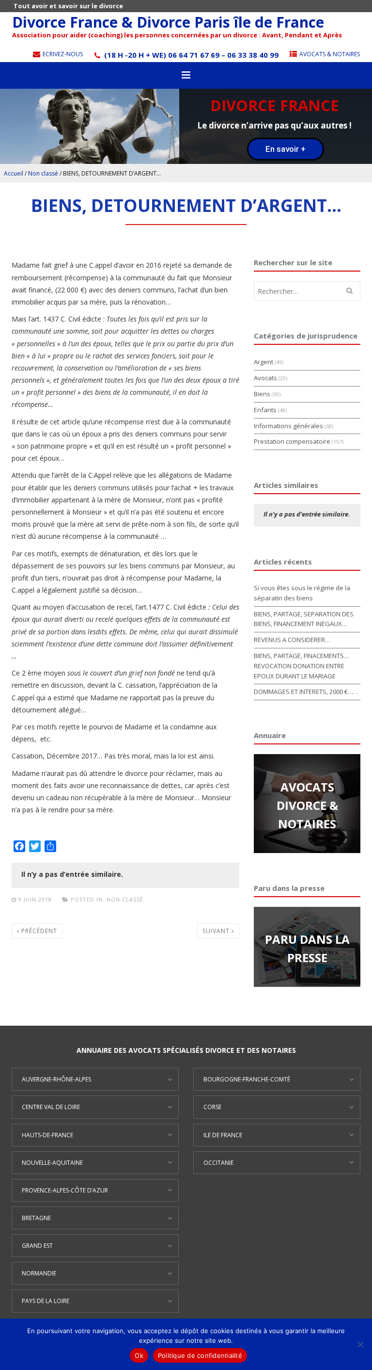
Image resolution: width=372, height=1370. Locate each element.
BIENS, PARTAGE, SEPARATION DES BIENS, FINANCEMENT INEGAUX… (304, 619)
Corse (212, 1107)
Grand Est (37, 1245)
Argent (263, 361)
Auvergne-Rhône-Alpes (56, 1079)
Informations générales (288, 425)
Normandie (39, 1273)
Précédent (38, 931)
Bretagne (36, 1218)
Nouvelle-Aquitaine (52, 1163)
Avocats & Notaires (329, 54)
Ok (139, 1355)
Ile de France (222, 1135)
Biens (262, 393)
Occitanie (218, 1163)
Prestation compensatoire (292, 441)
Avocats (265, 377)
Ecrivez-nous (62, 54)
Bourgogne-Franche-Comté (246, 1079)
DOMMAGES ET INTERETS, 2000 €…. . (305, 691)
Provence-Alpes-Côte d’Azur (65, 1190)
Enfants (265, 409)
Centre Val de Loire (51, 1107)
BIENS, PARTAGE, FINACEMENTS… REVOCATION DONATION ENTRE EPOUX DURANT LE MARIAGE (301, 665)
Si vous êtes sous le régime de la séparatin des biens (302, 592)
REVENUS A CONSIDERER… (292, 639)
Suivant (217, 931)
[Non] (360, 1344)
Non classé (43, 173)
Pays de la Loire (45, 1301)
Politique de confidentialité (200, 1355)
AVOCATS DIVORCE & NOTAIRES (307, 805)
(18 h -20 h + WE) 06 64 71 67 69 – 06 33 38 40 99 (190, 55)
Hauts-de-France (47, 1135)
